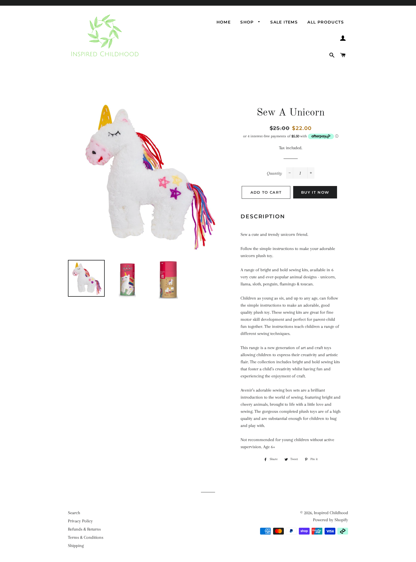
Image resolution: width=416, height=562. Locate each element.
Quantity (274, 173)
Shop (247, 22)
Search (74, 512)
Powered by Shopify (330, 519)
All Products (325, 22)
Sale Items (284, 22)
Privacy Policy (80, 520)
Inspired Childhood (331, 512)
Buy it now (315, 192)
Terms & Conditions (85, 537)
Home (223, 22)
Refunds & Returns (84, 529)
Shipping (76, 545)
